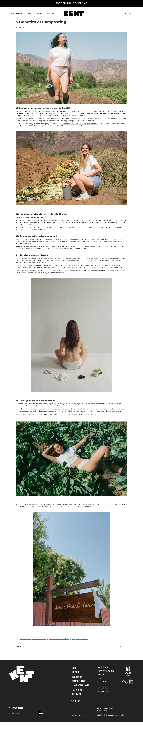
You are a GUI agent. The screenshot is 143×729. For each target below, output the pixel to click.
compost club (54, 639)
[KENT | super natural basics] (74, 13)
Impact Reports (105, 671)
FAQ (99, 678)
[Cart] (135, 13)
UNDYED (51, 13)
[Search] (130, 13)
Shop (74, 668)
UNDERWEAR (16, 13)
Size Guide (77, 689)
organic (72, 639)
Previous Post (22, 646)
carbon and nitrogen (95, 220)
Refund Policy (102, 711)
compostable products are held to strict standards (80, 124)
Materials (102, 667)
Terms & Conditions (105, 708)
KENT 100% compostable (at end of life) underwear (104, 267)
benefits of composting (28, 639)
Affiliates (102, 685)
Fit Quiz (75, 672)
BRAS (29, 13)
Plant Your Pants (80, 685)
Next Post (122, 646)
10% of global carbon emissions (90, 111)
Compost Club (54, 506)
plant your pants (82, 639)
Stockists (102, 688)
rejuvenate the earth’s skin (54, 273)
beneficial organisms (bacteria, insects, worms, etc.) (90, 241)
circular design (42, 639)
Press (100, 674)
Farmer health (21, 409)
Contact (101, 681)
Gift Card (76, 694)
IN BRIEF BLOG (104, 692)
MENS (39, 13)
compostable (64, 639)
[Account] (125, 13)
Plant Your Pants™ (24, 506)
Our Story (77, 676)
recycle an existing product (82, 270)
